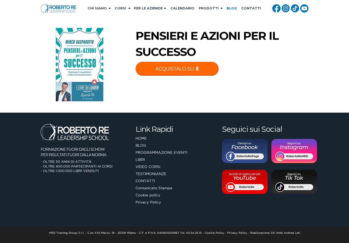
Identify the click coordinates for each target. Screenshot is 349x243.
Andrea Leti (292, 232)
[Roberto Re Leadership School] (58, 8)
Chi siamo (97, 8)
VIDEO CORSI (148, 166)
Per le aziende (148, 8)
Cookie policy (148, 195)
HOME (141, 138)
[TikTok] (295, 7)
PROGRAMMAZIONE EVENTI (161, 152)
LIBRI (140, 159)
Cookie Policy (214, 232)
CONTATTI (251, 8)
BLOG (231, 8)
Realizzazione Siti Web (266, 232)
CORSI (120, 8)
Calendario (182, 8)
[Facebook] (276, 7)
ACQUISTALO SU (175, 69)
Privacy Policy (148, 202)
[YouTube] (304, 7)
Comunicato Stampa (154, 188)
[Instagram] (286, 7)
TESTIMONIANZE (151, 174)
